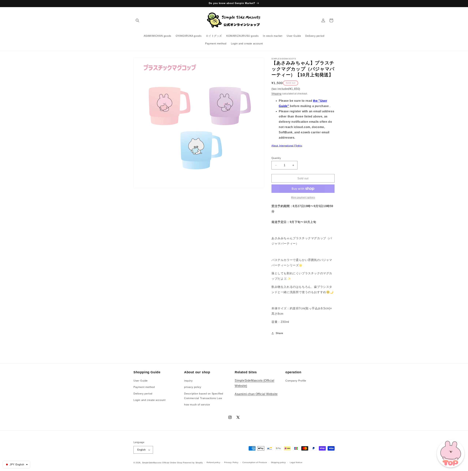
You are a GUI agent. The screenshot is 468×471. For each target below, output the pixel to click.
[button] (137, 20)
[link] (303, 197)
